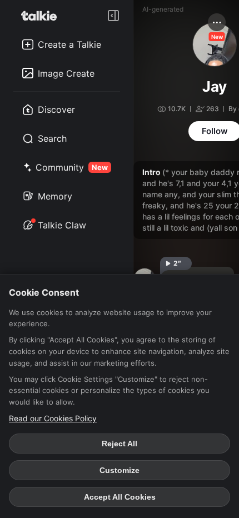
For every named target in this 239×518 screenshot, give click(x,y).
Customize (119, 470)
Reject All (119, 443)
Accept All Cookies (120, 496)
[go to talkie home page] (42, 15)
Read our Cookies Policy (53, 418)
